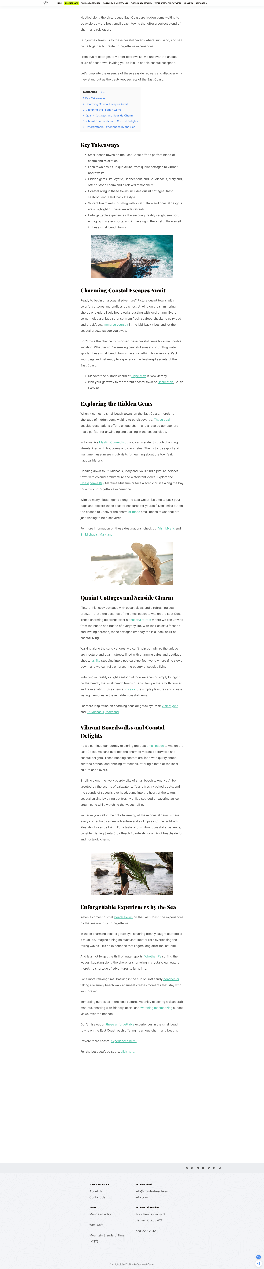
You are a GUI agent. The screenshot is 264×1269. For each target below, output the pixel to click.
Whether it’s (152, 956)
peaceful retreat (140, 620)
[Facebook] (187, 1168)
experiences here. (124, 1041)
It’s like (95, 660)
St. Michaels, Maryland (96, 534)
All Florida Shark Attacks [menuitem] (115, 3)
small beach (155, 745)
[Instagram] (198, 1168)
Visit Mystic (166, 528)
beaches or (171, 979)
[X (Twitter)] (192, 1168)
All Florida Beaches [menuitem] (90, 3)
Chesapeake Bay (92, 483)
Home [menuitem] (59, 3)
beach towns (123, 917)
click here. (128, 1051)
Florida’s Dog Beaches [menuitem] (141, 3)
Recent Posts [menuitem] (71, 3)
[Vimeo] (209, 1168)
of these (134, 512)
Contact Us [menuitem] (201, 3)
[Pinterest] (214, 1168)
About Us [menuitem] (188, 3)
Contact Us (97, 1197)
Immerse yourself (116, 324)
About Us (96, 1191)
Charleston (165, 382)
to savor (130, 689)
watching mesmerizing (156, 1008)
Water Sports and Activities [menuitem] (168, 3)
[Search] (220, 3)
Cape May (138, 376)
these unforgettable (120, 1024)
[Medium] (220, 1168)
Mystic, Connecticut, (113, 442)
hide (102, 92)
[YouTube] (203, 1168)
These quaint (163, 419)
